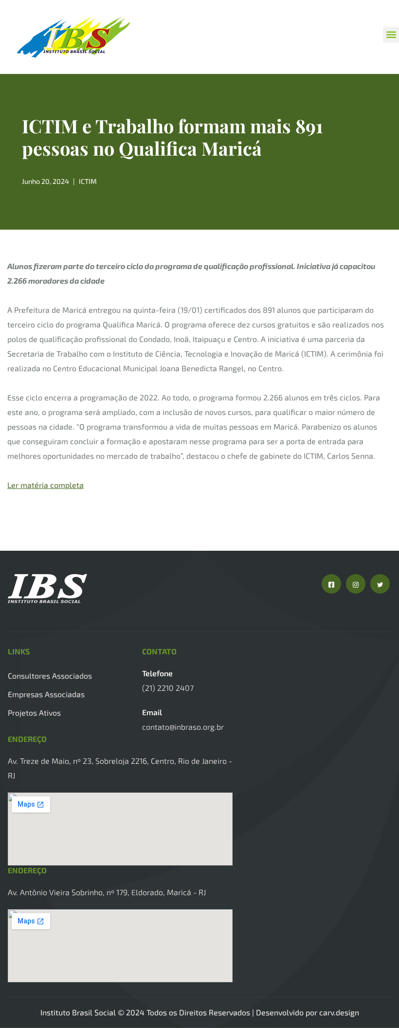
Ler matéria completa (45, 484)
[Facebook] (331, 584)
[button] (391, 35)
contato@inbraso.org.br (183, 726)
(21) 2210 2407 (168, 687)
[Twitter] (380, 584)
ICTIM (88, 181)
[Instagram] (355, 584)
